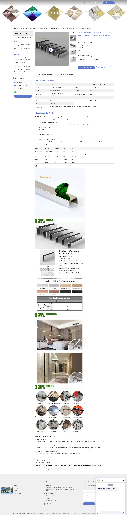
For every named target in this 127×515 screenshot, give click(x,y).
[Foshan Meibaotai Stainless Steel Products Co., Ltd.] (9, 3)
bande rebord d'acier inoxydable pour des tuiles (88, 465)
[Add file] (98, 512)
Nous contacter (18, 493)
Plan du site (26, 513)
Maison (70, 3)
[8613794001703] (50, 504)
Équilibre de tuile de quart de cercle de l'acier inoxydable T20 (53, 469)
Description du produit (67, 74)
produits (86, 3)
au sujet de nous (78, 3)
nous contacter (94, 3)
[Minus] (123, 480)
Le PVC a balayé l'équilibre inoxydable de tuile (57, 465)
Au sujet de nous (19, 488)
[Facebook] (47, 504)
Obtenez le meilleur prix (86, 67)
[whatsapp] (15, 92)
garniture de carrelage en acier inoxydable (35, 28)
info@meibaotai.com (22, 85)
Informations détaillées (45, 74)
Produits (22, 28)
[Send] (123, 512)
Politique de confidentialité (16, 513)
